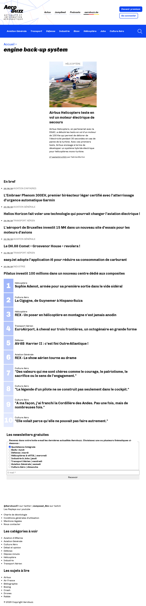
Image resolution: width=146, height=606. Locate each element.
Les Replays (10, 509)
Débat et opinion (12, 547)
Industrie (64, 31)
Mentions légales (13, 521)
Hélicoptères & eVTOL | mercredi (29, 455)
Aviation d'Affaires (24, 188)
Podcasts (75, 12)
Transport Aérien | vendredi (26, 461)
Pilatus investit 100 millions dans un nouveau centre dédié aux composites (64, 273)
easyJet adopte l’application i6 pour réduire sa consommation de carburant (65, 260)
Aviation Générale (17, 31)
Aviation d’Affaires (13, 538)
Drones (8, 593)
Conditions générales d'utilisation (21, 518)
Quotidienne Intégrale (23, 447)
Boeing (7, 587)
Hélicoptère (90, 31)
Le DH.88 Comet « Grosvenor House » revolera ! (42, 246)
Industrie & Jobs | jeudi (24, 458)
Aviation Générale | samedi (26, 464)
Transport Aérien (24, 220)
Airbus (7, 577)
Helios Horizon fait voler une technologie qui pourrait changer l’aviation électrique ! (72, 214)
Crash (7, 590)
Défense (50, 31)
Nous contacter (12, 524)
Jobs (103, 31)
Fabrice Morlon (78, 157)
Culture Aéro (117, 31)
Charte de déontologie (15, 514)
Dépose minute (12, 554)
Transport (36, 31)
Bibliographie (11, 583)
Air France (9, 580)
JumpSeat (60, 12)
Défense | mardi (20, 452)
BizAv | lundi (17, 449)
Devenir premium (130, 9)
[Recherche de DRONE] (139, 31)
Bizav (77, 31)
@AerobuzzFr (11, 506)
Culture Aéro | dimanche (24, 467)
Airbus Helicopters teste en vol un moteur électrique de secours (71, 117)
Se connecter (128, 15)
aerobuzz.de (91, 12)
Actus (47, 12)
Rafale (7, 596)
